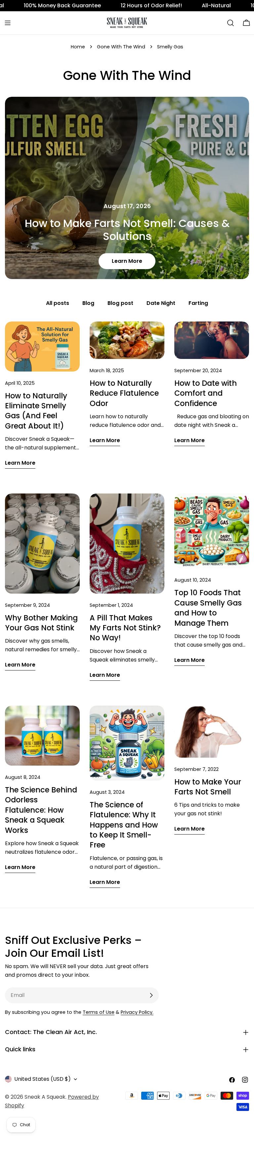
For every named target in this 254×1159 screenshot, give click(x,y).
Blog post (120, 303)
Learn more (127, 261)
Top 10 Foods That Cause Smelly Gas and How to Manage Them (208, 607)
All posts (57, 303)
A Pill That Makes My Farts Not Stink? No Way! (125, 627)
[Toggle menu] (7, 22)
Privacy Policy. (137, 1012)
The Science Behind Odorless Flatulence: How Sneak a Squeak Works (41, 810)
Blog (88, 303)
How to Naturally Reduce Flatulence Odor (124, 393)
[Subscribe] (151, 995)
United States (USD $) (42, 1079)
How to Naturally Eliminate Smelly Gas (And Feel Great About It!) (36, 410)
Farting (198, 303)
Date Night (161, 303)
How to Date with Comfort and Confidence (205, 393)
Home (78, 46)
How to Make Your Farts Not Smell (207, 787)
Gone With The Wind (121, 46)
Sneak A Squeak (44, 1097)
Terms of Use (98, 1012)
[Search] (230, 22)
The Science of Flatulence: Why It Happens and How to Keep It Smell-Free (124, 824)
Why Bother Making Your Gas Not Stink (41, 622)
